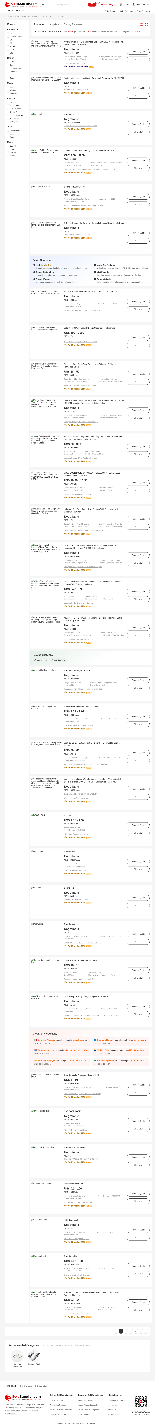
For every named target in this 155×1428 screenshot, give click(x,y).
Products (39, 24)
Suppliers (54, 24)
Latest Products (83, 1414)
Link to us (112, 1410)
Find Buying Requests (58, 1405)
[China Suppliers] (21, 4)
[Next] (146, 1331)
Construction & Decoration (21, 16)
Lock (35, 16)
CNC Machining (41, 1386)
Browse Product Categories (88, 1405)
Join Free (146, 4)
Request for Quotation (86, 1400)
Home (7, 16)
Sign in (138, 4)
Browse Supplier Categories (88, 1410)
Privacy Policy (113, 1414)
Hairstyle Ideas (26, 1386)
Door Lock (43, 16)
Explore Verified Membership (61, 1410)
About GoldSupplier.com (117, 1400)
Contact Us (112, 1405)
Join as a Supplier (56, 1400)
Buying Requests (73, 24)
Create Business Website (59, 1414)
